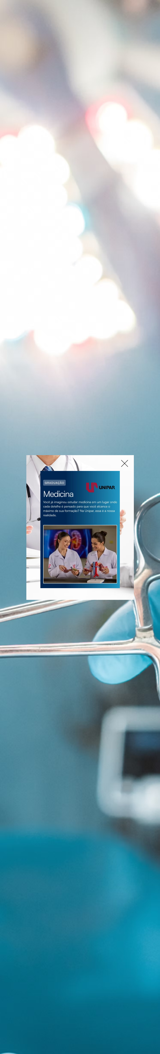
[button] (124, 463)
